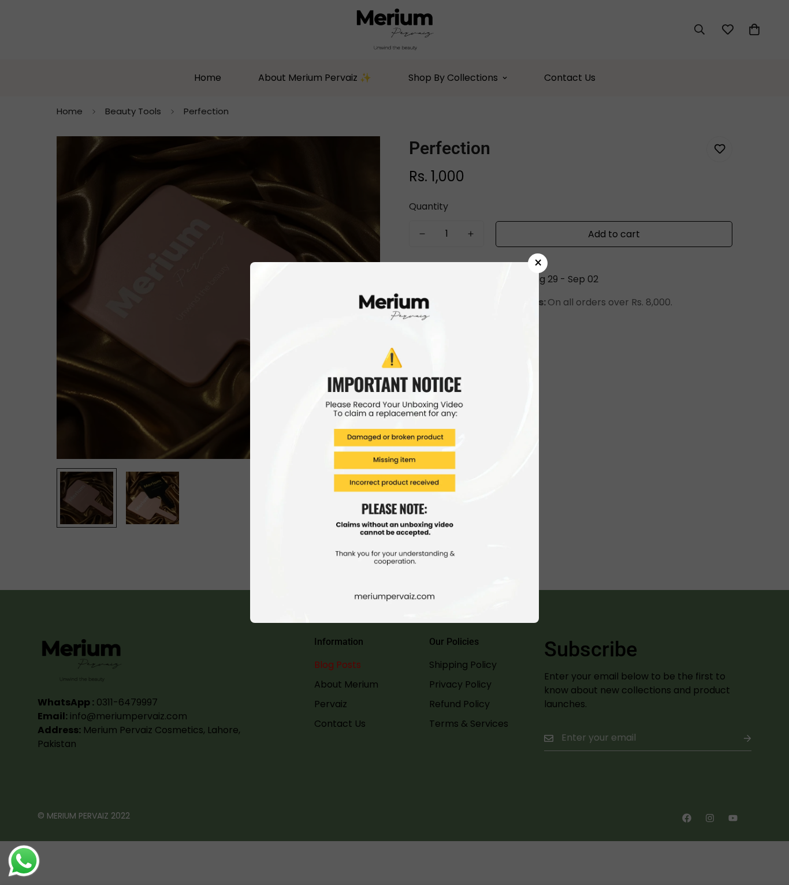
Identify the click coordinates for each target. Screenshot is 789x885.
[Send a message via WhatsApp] (24, 861)
